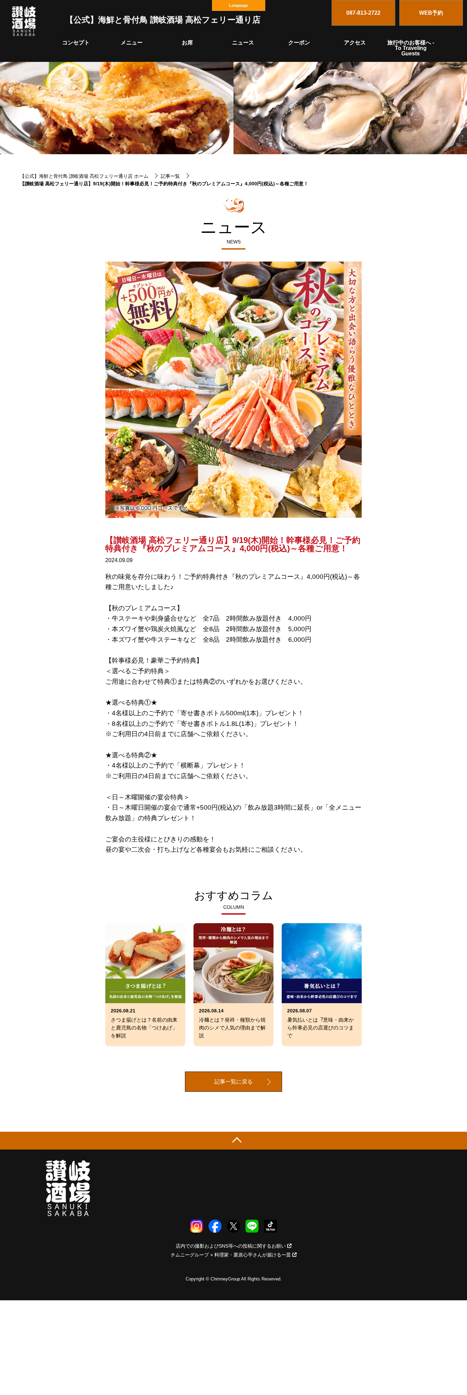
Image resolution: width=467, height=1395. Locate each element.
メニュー (132, 42)
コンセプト (76, 42)
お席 (187, 42)
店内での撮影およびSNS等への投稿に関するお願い (231, 1246)
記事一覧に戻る (233, 1082)
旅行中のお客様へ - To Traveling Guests (410, 48)
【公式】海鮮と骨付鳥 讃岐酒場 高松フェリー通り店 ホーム (84, 176)
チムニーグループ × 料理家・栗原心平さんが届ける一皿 (231, 1255)
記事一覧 (170, 176)
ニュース (243, 42)
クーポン (299, 42)
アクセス (355, 42)
